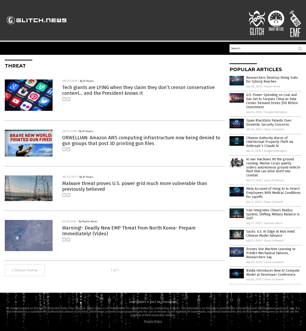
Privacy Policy (153, 321)
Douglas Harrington (275, 112)
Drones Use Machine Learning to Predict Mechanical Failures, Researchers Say (270, 253)
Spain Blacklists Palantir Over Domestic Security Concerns (269, 122)
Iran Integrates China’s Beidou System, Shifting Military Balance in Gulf (273, 214)
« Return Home (25, 270)
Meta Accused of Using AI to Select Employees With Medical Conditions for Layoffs (273, 193)
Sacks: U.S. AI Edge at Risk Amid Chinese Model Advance (270, 234)
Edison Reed (272, 86)
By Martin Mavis (88, 221)
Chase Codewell (274, 129)
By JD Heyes (87, 81)
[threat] (37, 26)
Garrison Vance (273, 223)
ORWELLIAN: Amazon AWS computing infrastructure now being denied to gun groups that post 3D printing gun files (141, 140)
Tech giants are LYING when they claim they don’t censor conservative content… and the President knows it (138, 90)
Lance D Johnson (274, 180)
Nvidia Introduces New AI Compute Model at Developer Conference (273, 273)
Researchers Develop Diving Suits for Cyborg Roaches (272, 80)
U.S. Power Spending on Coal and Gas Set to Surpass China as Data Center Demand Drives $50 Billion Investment (272, 101)
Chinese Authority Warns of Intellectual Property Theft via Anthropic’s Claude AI (269, 142)
